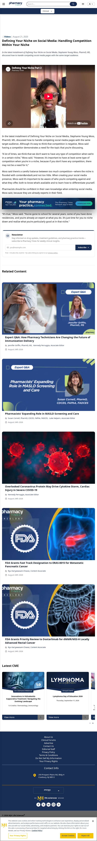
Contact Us (48, 746)
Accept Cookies (68, 835)
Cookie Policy (37, 830)
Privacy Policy (48, 752)
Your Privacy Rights (48, 761)
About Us (48, 737)
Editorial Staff (48, 749)
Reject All (85, 835)
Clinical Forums (48, 740)
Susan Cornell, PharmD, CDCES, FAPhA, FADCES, (28, 418)
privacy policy (53, 253)
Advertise (48, 743)
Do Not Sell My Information (48, 758)
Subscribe (82, 247)
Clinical (46, 11)
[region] (48, 829)
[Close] (93, 821)
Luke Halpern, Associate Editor (62, 418)
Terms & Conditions (48, 755)
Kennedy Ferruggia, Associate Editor (48, 345)
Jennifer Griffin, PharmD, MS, (20, 345)
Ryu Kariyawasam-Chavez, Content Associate (27, 571)
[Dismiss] (92, 200)
